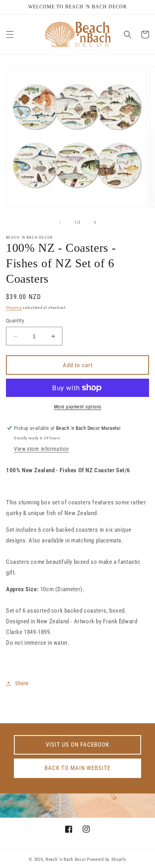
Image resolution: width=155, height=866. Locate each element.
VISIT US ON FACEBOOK (77, 744)
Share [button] (22, 683)
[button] (10, 34)
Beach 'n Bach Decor (66, 859)
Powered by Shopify (106, 859)
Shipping (14, 307)
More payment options (77, 407)
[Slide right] (95, 222)
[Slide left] (60, 222)
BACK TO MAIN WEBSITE (77, 768)
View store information (41, 449)
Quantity (15, 321)
